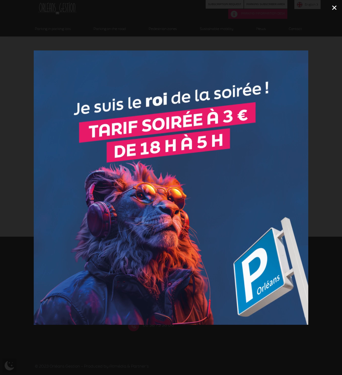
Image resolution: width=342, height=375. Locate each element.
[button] (334, 8)
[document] (171, 187)
